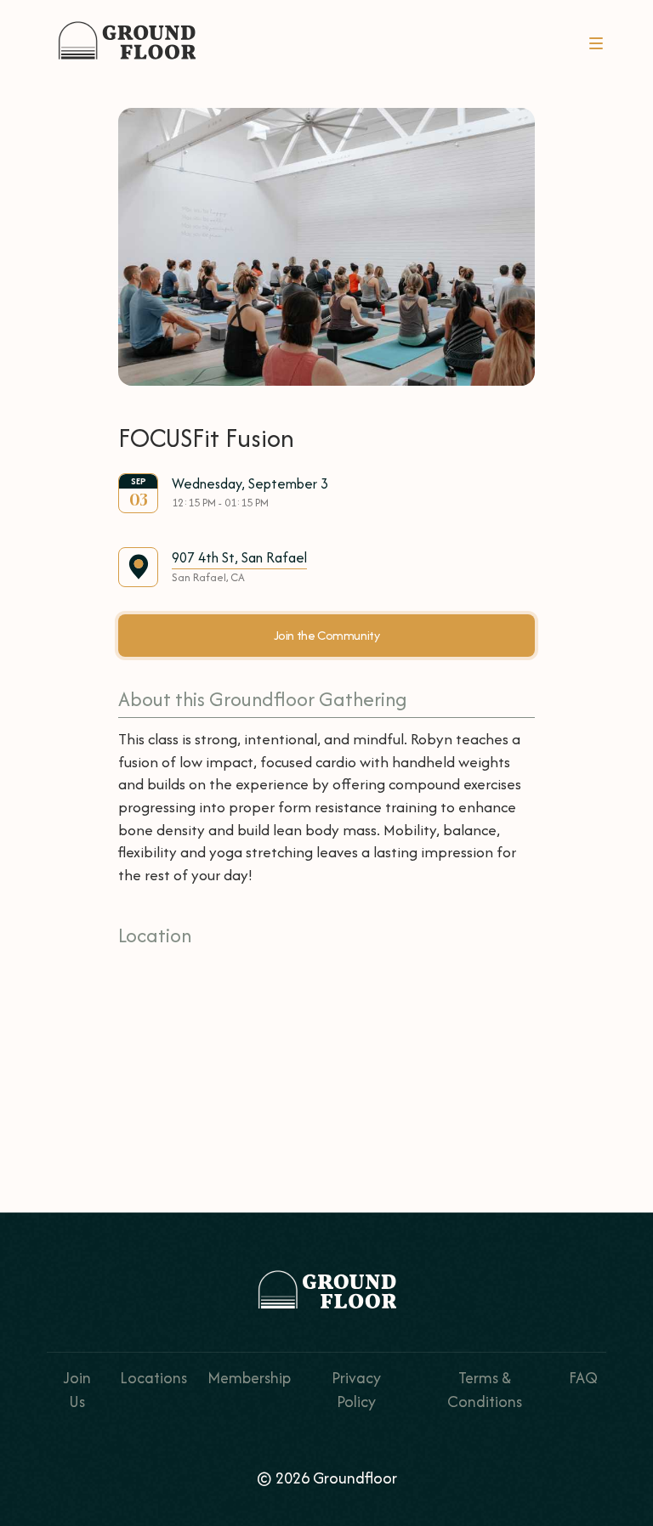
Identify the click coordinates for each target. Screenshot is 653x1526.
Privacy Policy (356, 1389)
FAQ (583, 1377)
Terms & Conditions (484, 1389)
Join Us (77, 1389)
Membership (249, 1377)
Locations (153, 1377)
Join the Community (327, 635)
